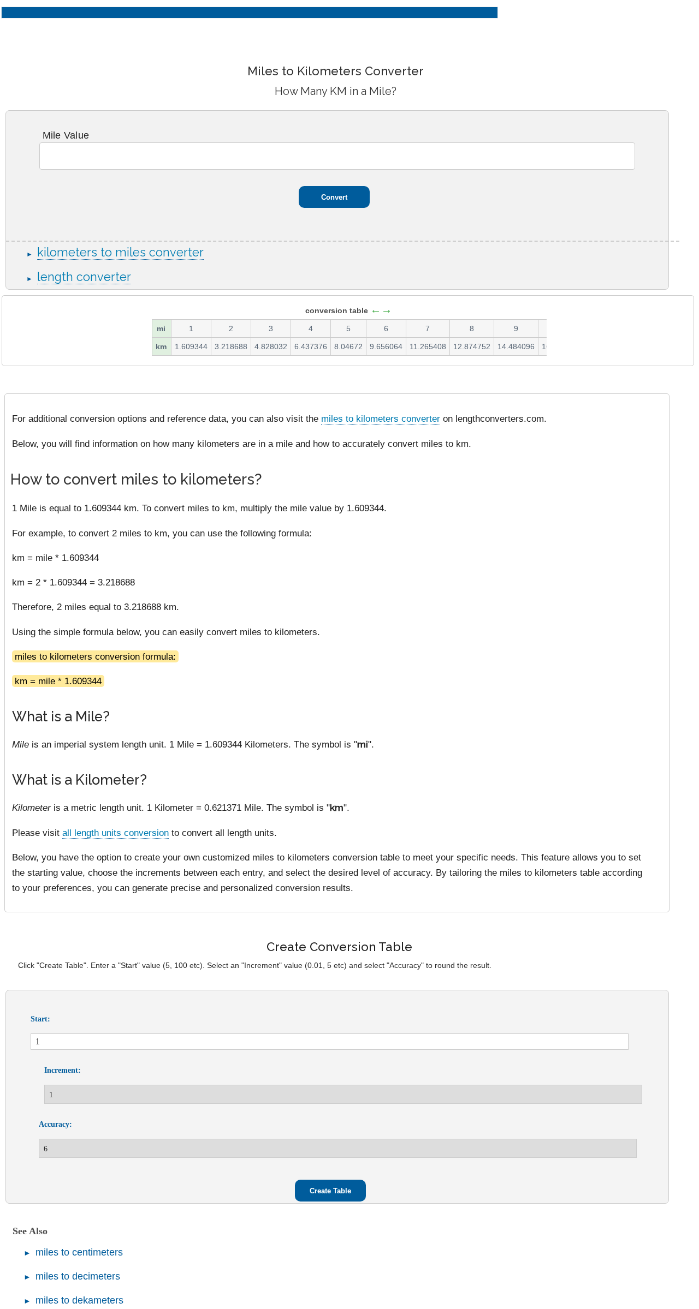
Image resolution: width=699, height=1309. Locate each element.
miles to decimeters (77, 1276)
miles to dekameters (79, 1300)
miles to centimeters (79, 1252)
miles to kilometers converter (380, 418)
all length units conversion (115, 832)
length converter (84, 277)
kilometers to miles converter (120, 252)
